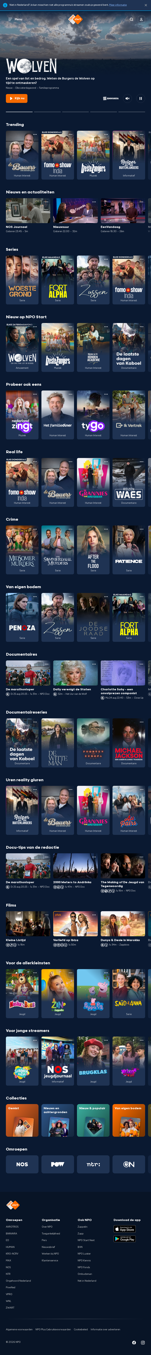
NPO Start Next (86, 1240)
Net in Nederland (87, 1281)
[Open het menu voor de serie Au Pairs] (141, 789)
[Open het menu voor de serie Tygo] (106, 394)
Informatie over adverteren (105, 1329)
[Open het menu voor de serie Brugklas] (106, 1040)
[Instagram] (143, 1343)
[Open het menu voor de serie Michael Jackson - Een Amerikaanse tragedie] (141, 722)
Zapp (81, 1233)
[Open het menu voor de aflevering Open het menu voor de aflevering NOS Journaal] (46, 202)
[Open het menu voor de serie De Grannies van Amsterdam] (106, 461)
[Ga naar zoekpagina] (131, 19)
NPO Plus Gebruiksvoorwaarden (53, 1329)
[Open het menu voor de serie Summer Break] (34, 1040)
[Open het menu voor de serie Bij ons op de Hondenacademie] (106, 327)
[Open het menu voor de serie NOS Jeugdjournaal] (70, 1040)
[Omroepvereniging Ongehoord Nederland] (129, 1164)
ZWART (10, 1308)
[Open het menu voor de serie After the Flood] (106, 529)
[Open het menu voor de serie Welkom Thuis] (141, 1040)
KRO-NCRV (12, 1253)
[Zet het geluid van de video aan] (127, 98)
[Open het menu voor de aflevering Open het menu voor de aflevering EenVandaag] (141, 202)
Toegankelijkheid (51, 1233)
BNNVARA (11, 1233)
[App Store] (125, 1229)
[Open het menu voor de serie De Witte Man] (70, 722)
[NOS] (22, 1164)
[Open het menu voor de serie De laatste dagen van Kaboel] (141, 327)
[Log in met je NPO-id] (141, 19)
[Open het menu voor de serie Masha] (34, 973)
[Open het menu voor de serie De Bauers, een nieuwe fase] (34, 134)
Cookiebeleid (81, 1329)
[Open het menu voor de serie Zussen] (106, 259)
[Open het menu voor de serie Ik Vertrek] (141, 394)
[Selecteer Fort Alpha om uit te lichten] (103, 110)
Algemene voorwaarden (19, 1329)
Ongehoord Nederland (18, 1281)
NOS (8, 1267)
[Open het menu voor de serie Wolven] (34, 327)
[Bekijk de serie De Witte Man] (57, 742)
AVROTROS (12, 1227)
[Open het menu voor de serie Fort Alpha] (70, 259)
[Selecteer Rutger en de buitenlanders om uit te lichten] (75, 110)
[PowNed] (57, 1164)
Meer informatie (118, 5)
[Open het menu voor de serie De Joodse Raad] (106, 596)
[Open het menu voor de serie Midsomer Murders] (34, 529)
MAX (8, 1260)
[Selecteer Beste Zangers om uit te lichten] (47, 110)
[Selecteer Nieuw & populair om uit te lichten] (131, 110)
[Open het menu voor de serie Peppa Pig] (106, 973)
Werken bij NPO (50, 1253)
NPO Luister (84, 1253)
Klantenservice (50, 1260)
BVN (80, 1247)
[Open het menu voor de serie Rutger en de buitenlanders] (141, 134)
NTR (8, 1274)
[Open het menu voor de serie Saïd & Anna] (141, 973)
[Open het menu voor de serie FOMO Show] (70, 134)
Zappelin (82, 1227)
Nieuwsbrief (48, 1247)
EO (7, 1240)
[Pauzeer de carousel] (140, 98)
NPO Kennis (84, 1260)
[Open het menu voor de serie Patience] (141, 529)
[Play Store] (125, 1239)
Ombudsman (85, 1274)
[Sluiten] (146, 5)
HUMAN (10, 1247)
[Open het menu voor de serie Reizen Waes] (141, 461)
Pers (44, 1240)
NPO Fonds (84, 1267)
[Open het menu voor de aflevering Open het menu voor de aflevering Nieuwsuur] (94, 202)
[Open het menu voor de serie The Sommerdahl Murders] (70, 529)
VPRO (9, 1294)
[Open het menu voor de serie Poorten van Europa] (106, 722)
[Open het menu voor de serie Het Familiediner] (70, 394)
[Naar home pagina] (75, 19)
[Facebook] (134, 1343)
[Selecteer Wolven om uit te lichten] (19, 110)
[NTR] (93, 1164)
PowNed (10, 1287)
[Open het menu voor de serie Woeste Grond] (34, 259)
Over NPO (47, 1227)
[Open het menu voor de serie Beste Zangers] (106, 134)
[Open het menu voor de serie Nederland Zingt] (34, 394)
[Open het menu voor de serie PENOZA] (34, 596)
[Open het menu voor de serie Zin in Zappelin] (70, 973)
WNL (8, 1301)
